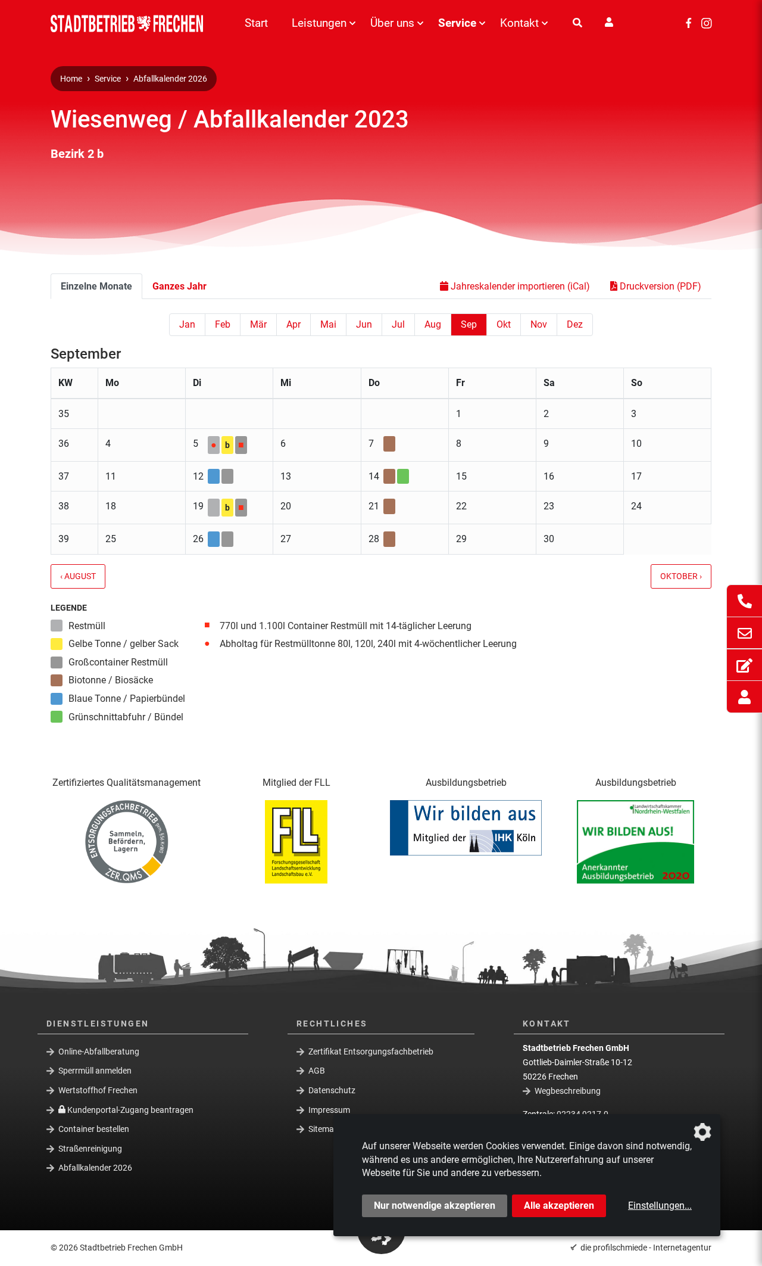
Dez (575, 324)
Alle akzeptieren (559, 1205)
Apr (293, 324)
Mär (258, 324)
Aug (432, 324)
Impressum (329, 1109)
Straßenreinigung (90, 1148)
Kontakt (519, 23)
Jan (187, 324)
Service (457, 23)
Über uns (392, 23)
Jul (398, 324)
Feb (222, 324)
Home (71, 79)
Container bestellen (93, 1129)
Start (256, 23)
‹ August (78, 576)
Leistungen (319, 23)
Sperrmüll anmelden (95, 1070)
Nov (538, 324)
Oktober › (681, 576)
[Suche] (577, 23)
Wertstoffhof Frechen (98, 1090)
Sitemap (323, 1129)
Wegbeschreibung (568, 1091)
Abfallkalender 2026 (170, 79)
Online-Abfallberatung (98, 1051)
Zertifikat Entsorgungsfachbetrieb (370, 1051)
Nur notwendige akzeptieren (434, 1205)
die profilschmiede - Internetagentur (645, 1247)
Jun (364, 324)
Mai (328, 324)
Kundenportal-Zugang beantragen (129, 1109)
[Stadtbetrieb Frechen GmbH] (131, 23)
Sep (469, 324)
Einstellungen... (660, 1205)
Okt (503, 324)
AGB (316, 1070)
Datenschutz (331, 1090)
